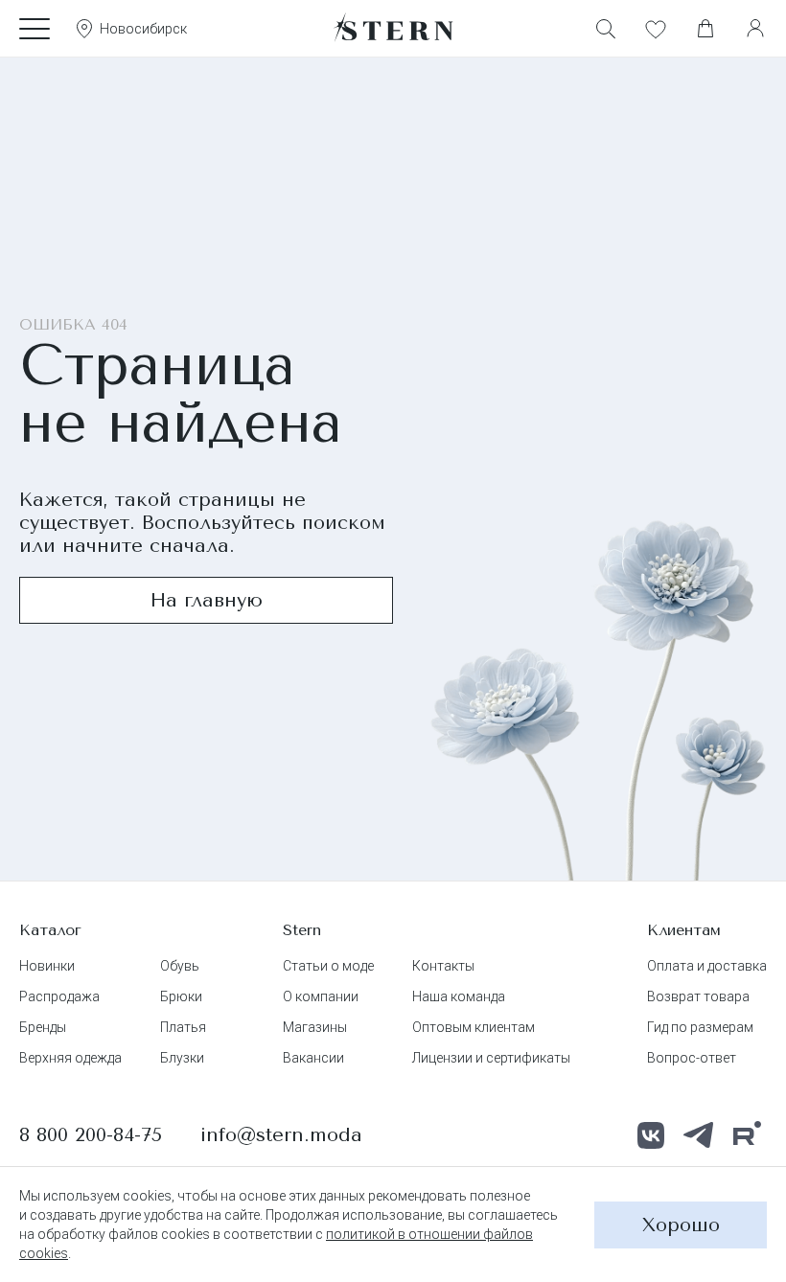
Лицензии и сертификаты (491, 1057)
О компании (320, 996)
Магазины (315, 1027)
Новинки (47, 965)
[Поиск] (606, 29)
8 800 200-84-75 (90, 1135)
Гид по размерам (700, 1027)
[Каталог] (34, 29)
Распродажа (59, 996)
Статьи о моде (328, 965)
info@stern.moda (281, 1135)
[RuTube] (747, 1135)
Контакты (443, 965)
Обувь (179, 965)
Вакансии (313, 1057)
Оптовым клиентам (473, 1027)
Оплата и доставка (707, 965)
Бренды (42, 1027)
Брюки (181, 996)
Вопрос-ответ (691, 1057)
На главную (206, 600)
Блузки (182, 1057)
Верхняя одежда (70, 1057)
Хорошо (681, 1225)
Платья (183, 1027)
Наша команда (458, 996)
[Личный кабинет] (755, 29)
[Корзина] (705, 29)
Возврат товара (698, 996)
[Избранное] (656, 29)
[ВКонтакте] (651, 1135)
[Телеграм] (699, 1135)
